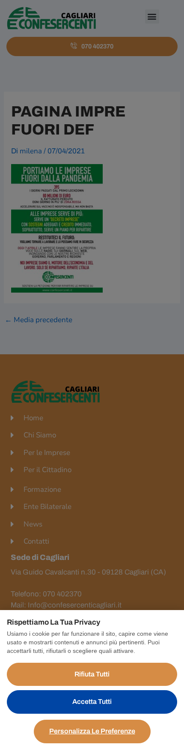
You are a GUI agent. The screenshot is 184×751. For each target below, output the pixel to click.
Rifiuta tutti (92, 674)
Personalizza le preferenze (92, 731)
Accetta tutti (92, 701)
